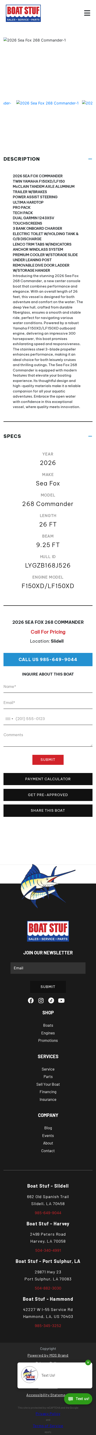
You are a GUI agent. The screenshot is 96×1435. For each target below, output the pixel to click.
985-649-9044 (48, 1212)
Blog (48, 1127)
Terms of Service (48, 1425)
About (48, 1142)
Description (21, 159)
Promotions (48, 1040)
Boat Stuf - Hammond (48, 1299)
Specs (12, 436)
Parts (48, 1076)
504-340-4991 (48, 1250)
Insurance (48, 1099)
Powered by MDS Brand (48, 1355)
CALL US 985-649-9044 (48, 659)
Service (48, 1069)
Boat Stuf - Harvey (48, 1223)
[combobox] (9, 719)
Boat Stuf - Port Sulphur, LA (48, 1261)
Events (48, 1135)
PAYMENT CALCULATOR (48, 779)
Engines (48, 1032)
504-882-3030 (48, 1288)
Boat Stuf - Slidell (48, 1186)
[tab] (48, 159)
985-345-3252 (48, 1325)
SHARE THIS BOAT (48, 810)
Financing (48, 1091)
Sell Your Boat (48, 1084)
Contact (48, 1150)
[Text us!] (78, 1400)
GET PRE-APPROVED (48, 795)
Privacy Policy (48, 1413)
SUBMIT (48, 759)
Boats (48, 1025)
